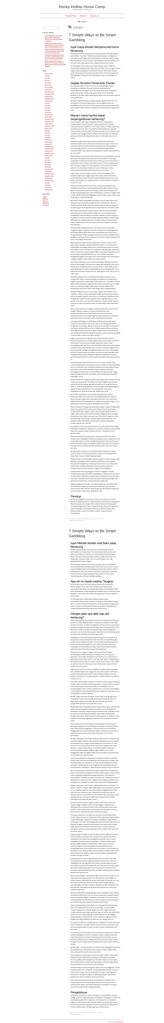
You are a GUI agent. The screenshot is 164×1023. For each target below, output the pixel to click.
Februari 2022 (49, 189)
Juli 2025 (47, 103)
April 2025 (48, 110)
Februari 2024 (49, 142)
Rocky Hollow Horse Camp (82, 7)
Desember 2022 (49, 173)
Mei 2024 (47, 135)
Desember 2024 (49, 119)
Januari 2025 (48, 117)
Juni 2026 (47, 78)
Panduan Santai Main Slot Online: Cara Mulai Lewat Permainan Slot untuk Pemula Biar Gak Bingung (54, 56)
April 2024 (48, 137)
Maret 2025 (48, 112)
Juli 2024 (47, 130)
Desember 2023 (49, 146)
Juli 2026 (47, 76)
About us (83, 16)
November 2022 (49, 176)
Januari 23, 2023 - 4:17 (77, 1012)
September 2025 (49, 98)
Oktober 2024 (48, 123)
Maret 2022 (48, 187)
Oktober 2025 (48, 96)
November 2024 (49, 121)
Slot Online (100, 518)
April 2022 (48, 185)
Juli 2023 (47, 158)
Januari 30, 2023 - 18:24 (77, 518)
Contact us (94, 16)
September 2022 (49, 180)
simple (78, 520)
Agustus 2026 (48, 73)
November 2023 (49, 148)
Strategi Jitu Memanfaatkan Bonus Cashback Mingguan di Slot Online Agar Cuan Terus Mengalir (54, 51)
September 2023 (49, 153)
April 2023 (48, 164)
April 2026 (48, 82)
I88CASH (45, 199)
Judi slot (45, 201)
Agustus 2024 (48, 128)
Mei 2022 (47, 183)
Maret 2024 (48, 139)
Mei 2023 (47, 162)
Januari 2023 (48, 171)
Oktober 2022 (48, 178)
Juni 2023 (47, 160)
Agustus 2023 (48, 155)
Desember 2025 (49, 92)
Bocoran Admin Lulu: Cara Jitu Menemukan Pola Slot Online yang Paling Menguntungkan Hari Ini (54, 45)
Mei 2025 (47, 107)
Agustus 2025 (48, 101)
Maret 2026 (48, 85)
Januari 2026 (48, 89)
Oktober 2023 (48, 151)
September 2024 (49, 126)
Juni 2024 (47, 132)
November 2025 (49, 94)
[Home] (79, 21)
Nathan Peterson (90, 518)
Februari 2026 (49, 87)
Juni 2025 (47, 105)
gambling (74, 520)
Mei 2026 (47, 80)
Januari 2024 (48, 144)
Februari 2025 (49, 114)
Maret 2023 (48, 167)
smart (82, 520)
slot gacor (46, 203)
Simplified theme (119, 1021)
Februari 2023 (49, 169)
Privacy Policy (71, 16)
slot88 (45, 197)
